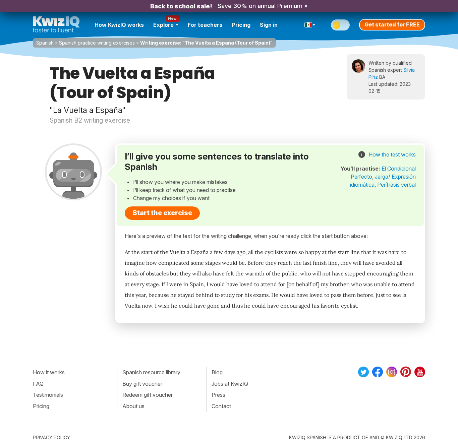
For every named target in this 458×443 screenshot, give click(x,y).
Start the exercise (162, 213)
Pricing (241, 24)
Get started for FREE (392, 24)
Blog (217, 372)
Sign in (269, 24)
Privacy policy (51, 437)
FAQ (38, 383)
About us (133, 406)
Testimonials (48, 394)
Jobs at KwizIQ (230, 383)
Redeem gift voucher (147, 394)
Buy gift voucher (142, 383)
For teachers (205, 24)
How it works (49, 372)
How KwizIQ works (119, 24)
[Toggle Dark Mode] (340, 24)
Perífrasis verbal (396, 184)
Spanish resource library (151, 372)
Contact (221, 406)
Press (218, 394)
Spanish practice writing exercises (97, 43)
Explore (163, 24)
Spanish (45, 43)
